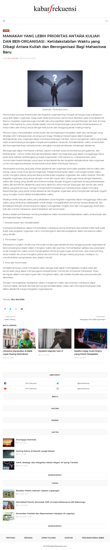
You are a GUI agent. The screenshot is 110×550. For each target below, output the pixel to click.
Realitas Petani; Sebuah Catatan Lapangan (37, 490)
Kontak (69, 538)
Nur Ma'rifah (13, 58)
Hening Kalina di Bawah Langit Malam (35, 451)
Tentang (10, 538)
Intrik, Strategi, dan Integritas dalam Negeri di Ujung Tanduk (47, 462)
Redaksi (28, 538)
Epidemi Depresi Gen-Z (51, 351)
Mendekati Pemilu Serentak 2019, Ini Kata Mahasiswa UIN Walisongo (50, 502)
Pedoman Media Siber (93, 538)
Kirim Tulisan (49, 538)
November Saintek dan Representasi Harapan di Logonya (45, 513)
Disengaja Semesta (26, 439)
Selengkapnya (54, 475)
